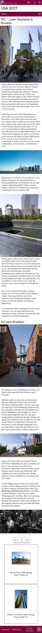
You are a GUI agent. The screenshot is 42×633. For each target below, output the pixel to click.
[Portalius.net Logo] (9, 2)
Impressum (5, 629)
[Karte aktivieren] (40, 80)
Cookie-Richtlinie (29, 629)
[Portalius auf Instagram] (39, 629)
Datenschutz (17, 629)
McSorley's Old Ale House (13, 491)
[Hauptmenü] (40, 2)
